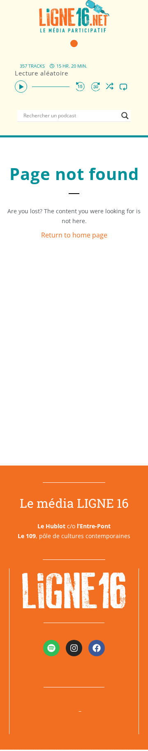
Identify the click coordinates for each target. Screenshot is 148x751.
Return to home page (74, 235)
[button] (74, 43)
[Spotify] (51, 648)
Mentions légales (51, 710)
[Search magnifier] (125, 115)
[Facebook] (96, 648)
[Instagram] (74, 648)
